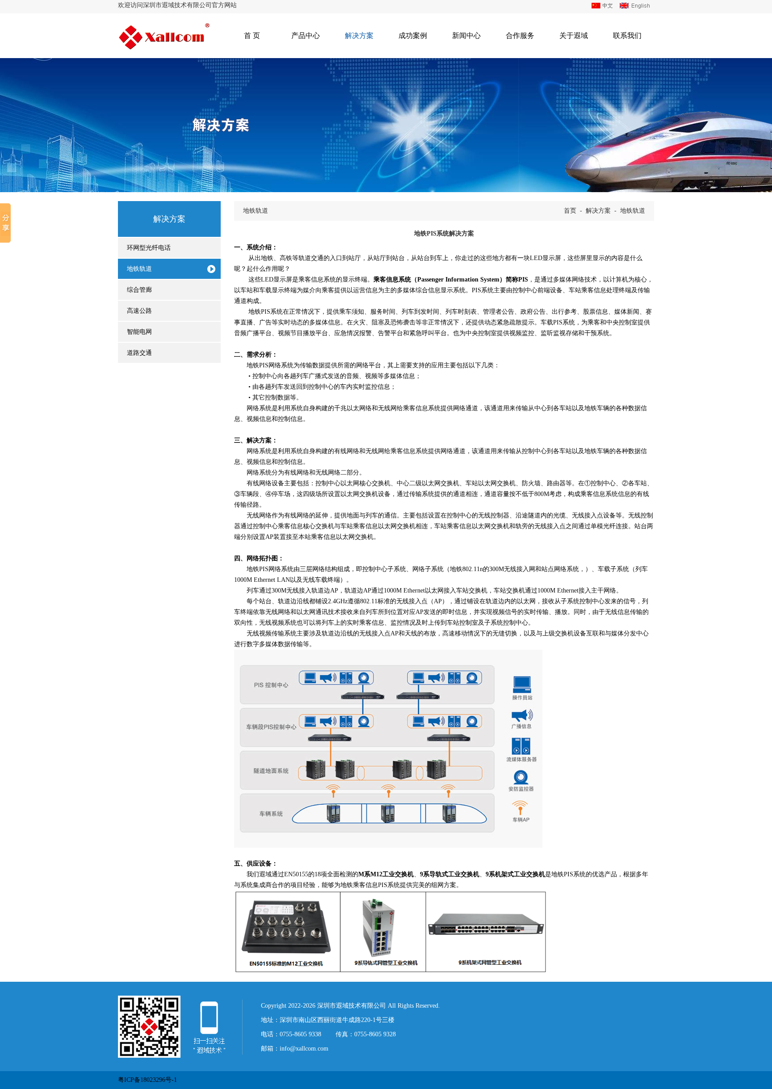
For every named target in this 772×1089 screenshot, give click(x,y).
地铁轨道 (139, 268)
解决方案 (359, 35)
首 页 (252, 35)
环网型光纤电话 (149, 247)
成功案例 (413, 35)
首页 (570, 210)
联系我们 (627, 35)
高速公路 (139, 310)
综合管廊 (139, 289)
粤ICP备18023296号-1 (147, 1079)
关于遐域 (573, 35)
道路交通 (139, 352)
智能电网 (139, 331)
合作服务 (520, 35)
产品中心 (305, 35)
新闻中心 (466, 35)
